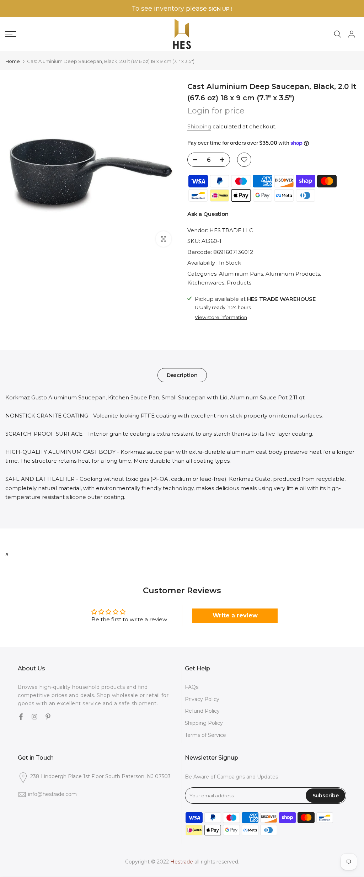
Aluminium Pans (241, 273)
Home (12, 61)
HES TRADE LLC (231, 230)
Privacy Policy (202, 699)
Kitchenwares (205, 282)
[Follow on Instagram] (34, 717)
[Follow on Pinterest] (48, 717)
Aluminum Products (293, 273)
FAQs (191, 687)
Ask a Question (208, 214)
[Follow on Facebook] (21, 717)
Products (239, 282)
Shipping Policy (204, 723)
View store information (221, 317)
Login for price (216, 111)
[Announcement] (182, 8)
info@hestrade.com (52, 794)
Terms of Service (205, 735)
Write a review (235, 615)
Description (182, 375)
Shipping (199, 126)
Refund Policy (202, 711)
